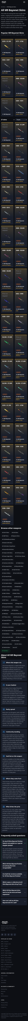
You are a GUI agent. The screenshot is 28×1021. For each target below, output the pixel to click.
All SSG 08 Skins (5, 634)
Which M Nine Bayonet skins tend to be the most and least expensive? (12, 892)
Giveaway (3, 982)
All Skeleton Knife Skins (8, 627)
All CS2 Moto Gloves (6, 596)
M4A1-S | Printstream (6, 962)
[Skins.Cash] (14, 922)
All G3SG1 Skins (5, 569)
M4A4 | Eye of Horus (6, 960)
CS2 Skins (3, 7)
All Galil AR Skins (16, 569)
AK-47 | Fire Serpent (6, 957)
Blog (2, 993)
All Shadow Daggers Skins (18, 623)
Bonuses (3, 991)
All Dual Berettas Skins (7, 559)
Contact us (3, 1007)
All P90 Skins (5, 613)
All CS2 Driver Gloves (20, 556)
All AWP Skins (5, 536)
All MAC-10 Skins (6, 593)
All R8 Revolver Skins (18, 617)
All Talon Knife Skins (21, 637)
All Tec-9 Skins (5, 640)
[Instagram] (11, 934)
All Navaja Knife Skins (7, 603)
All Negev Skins (19, 603)
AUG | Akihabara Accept (7, 964)
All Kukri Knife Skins (7, 586)
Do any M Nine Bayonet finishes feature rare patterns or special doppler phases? (12, 843)
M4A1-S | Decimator (6, 966)
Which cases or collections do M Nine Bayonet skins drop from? (12, 883)
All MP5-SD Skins (18, 596)
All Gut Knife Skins (17, 573)
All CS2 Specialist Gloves (7, 630)
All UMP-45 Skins (15, 640)
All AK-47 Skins (5, 532)
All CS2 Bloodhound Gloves (8, 539)
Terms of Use (4, 1005)
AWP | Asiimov (4, 941)
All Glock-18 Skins (6, 573)
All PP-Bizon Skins (6, 617)
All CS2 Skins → (5, 650)
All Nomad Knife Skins (7, 607)
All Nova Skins (18, 607)
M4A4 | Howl (4, 948)
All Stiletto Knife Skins (17, 634)
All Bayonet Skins (15, 536)
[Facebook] (2, 934)
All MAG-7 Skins (16, 593)
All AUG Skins (15, 532)
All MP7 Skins (5, 600)
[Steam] (8, 934)
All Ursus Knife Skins (7, 644)
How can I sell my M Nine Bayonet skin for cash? (10, 901)
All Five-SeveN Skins (7, 566)
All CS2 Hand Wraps (6, 576)
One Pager (3, 980)
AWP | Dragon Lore (6, 944)
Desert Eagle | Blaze (6, 955)
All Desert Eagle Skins (7, 556)
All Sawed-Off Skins (6, 620)
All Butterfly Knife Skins (8, 549)
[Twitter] (5, 934)
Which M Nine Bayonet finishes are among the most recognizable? (12, 866)
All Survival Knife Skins (7, 637)
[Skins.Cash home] (4, 2)
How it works (4, 975)
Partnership (4, 989)
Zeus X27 (15, 647)
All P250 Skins (15, 610)
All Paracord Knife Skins (16, 613)
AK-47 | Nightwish (5, 950)
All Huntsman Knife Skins (8, 580)
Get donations (4, 996)
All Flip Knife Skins (18, 566)
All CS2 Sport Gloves (20, 630)
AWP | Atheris (4, 946)
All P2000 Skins (5, 610)
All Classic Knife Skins (7, 553)
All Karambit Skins (18, 583)
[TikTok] (15, 934)
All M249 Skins (18, 586)
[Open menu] (24, 2)
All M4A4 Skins (15, 590)
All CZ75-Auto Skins (19, 553)
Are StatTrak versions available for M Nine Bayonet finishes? (12, 875)
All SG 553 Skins (5, 623)
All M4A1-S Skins (6, 590)
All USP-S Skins (18, 644)
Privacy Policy (4, 1002)
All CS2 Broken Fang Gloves (8, 546)
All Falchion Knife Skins (7, 563)
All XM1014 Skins (6, 647)
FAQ (2, 978)
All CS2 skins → (5, 969)
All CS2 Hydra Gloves (7, 583)
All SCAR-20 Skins (18, 620)
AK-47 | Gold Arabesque (7, 953)
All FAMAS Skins (20, 563)
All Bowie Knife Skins (7, 542)
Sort (14, 119)
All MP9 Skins (14, 600)
